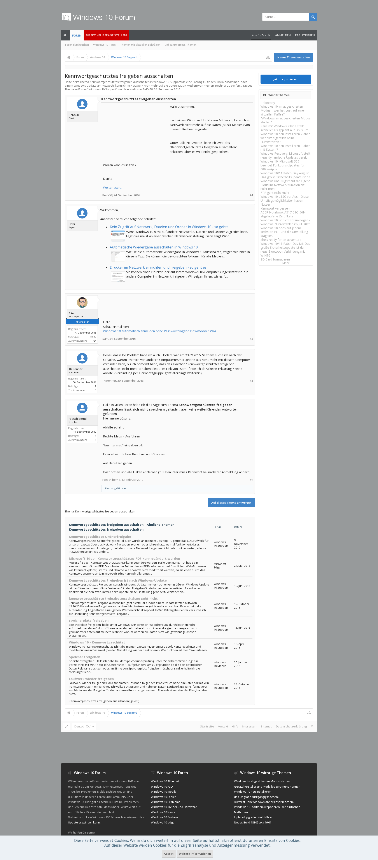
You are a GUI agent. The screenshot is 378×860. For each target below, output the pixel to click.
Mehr (285, 263)
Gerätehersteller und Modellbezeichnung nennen (267, 786)
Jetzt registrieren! (285, 79)
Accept (168, 854)
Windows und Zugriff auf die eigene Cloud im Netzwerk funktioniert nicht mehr (285, 185)
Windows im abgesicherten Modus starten (262, 781)
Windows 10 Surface (164, 817)
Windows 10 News (163, 812)
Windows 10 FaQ (162, 786)
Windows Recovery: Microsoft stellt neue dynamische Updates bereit (285, 155)
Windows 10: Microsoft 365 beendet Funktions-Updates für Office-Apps (282, 165)
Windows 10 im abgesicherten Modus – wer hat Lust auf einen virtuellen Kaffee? (283, 110)
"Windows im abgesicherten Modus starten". (286, 120)
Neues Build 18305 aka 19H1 (252, 822)
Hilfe (235, 726)
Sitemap (266, 726)
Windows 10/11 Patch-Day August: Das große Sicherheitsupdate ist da (285, 175)
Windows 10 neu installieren (252, 792)
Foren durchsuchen (77, 45)
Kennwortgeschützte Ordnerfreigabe (100, 536)
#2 (251, 339)
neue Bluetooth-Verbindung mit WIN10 (283, 253)
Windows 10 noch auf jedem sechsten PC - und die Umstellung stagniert (284, 232)
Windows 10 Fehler (163, 797)
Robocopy (268, 103)
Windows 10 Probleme (165, 802)
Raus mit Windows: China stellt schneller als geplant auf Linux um (284, 128)
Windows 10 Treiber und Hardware (174, 807)
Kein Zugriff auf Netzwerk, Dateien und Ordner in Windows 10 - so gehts (169, 226)
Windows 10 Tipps (104, 45)
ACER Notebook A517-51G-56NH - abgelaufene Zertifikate (285, 214)
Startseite (207, 726)
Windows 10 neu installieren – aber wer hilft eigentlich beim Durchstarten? (285, 138)
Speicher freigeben (84, 657)
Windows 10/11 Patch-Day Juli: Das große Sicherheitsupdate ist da (285, 245)
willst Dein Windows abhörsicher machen (265, 802)
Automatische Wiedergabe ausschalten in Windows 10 (154, 247)
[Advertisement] (136, 131)
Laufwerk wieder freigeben (91, 678)
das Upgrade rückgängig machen (256, 797)
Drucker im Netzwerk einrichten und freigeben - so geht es (158, 267)
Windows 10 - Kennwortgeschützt (97, 642)
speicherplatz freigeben (88, 620)
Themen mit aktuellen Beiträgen (140, 45)
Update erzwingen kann (84, 822)
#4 (251, 480)
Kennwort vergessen (275, 208)
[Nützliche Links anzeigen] (268, 57)
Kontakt (222, 726)
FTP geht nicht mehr (275, 193)
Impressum (249, 726)
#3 (251, 381)
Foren (76, 35)
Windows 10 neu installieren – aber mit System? (285, 148)
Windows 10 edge (162, 822)
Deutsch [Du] (82, 726)
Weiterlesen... (112, 187)
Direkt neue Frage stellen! (106, 35)
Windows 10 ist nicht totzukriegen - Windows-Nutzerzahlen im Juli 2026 (285, 222)
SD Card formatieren (275, 259)
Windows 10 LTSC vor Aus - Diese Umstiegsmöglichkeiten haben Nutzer (285, 200)
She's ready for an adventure (281, 240)
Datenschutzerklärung (291, 726)
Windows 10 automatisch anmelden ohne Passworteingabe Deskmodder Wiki (159, 331)
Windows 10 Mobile (164, 792)
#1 (251, 195)
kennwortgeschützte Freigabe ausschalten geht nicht (113, 598)
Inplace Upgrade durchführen (253, 817)
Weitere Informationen (195, 854)
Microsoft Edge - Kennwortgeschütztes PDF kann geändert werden (124, 558)
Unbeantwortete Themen (180, 45)
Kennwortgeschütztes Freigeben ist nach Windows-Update (118, 580)
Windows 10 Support (102, 89)
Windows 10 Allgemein (165, 781)
